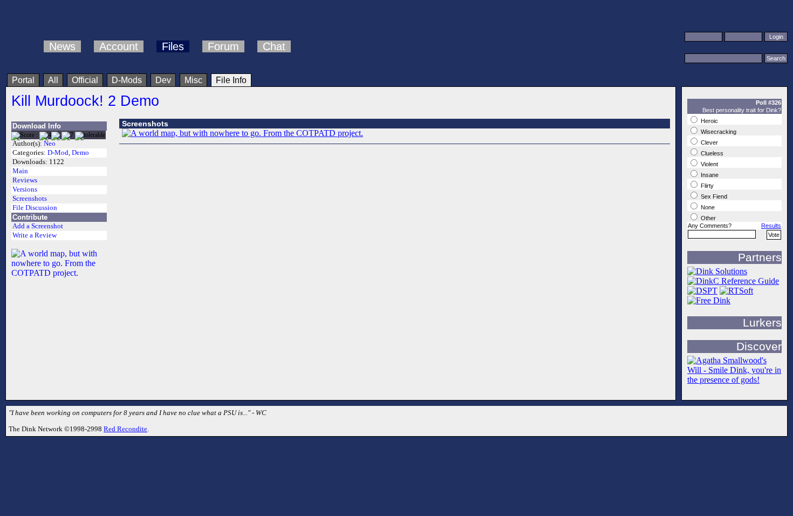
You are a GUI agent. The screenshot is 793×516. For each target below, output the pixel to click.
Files (173, 46)
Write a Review (34, 235)
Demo (80, 153)
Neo (50, 143)
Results (771, 225)
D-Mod (58, 153)
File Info (231, 80)
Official (85, 80)
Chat (274, 46)
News (62, 46)
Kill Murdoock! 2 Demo (85, 100)
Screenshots (29, 198)
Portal (23, 80)
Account (118, 46)
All (53, 80)
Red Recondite (125, 429)
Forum (223, 46)
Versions (24, 189)
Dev (163, 80)
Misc (193, 80)
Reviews (24, 180)
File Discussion (34, 208)
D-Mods (127, 80)
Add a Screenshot (37, 226)
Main (20, 171)
